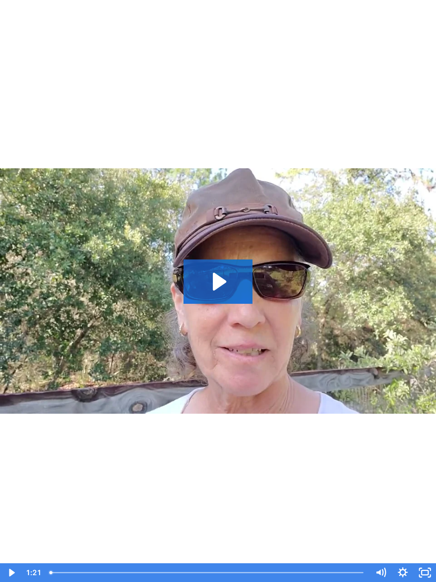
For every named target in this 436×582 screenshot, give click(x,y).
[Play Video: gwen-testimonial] (218, 281)
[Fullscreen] (425, 572)
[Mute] (381, 572)
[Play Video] (11, 572)
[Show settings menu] (403, 572)
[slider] (207, 572)
